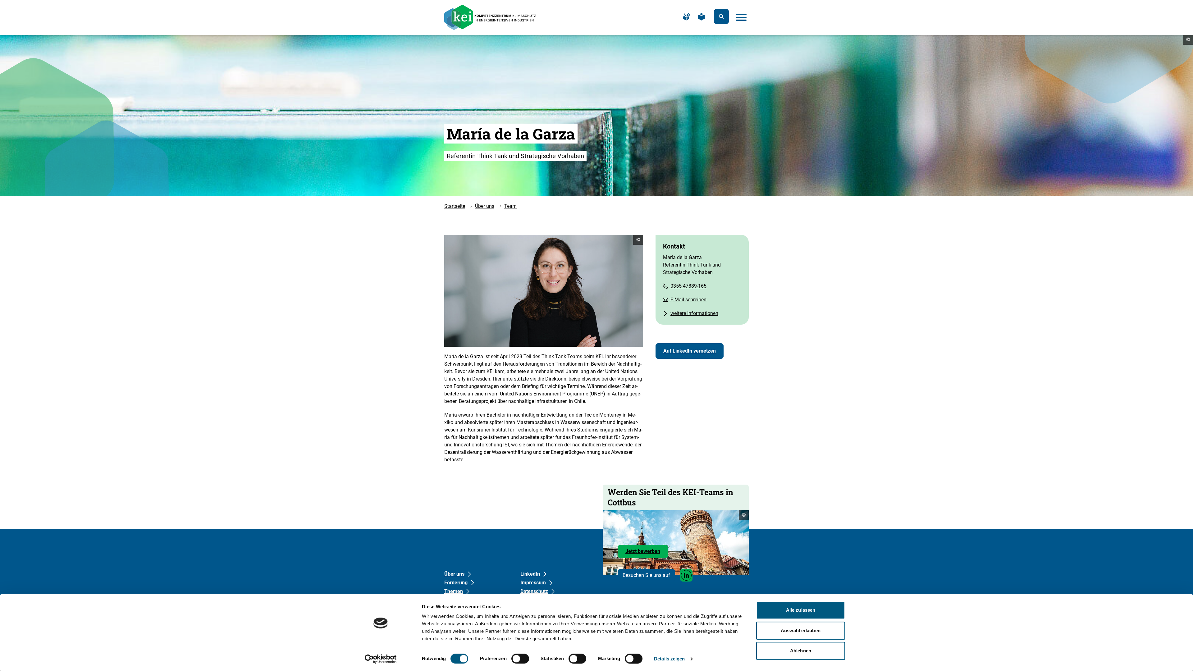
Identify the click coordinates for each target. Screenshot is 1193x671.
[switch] (520, 659)
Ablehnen (800, 650)
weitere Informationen (694, 313)
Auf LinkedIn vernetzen (689, 351)
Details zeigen (669, 658)
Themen (453, 591)
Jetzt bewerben (646, 553)
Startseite (454, 206)
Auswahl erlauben (800, 630)
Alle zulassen (800, 610)
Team (510, 206)
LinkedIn (530, 574)
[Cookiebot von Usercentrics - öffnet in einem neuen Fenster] (381, 659)
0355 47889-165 (688, 286)
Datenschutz (534, 591)
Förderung (456, 583)
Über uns (484, 206)
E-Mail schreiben (688, 300)
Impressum (533, 583)
